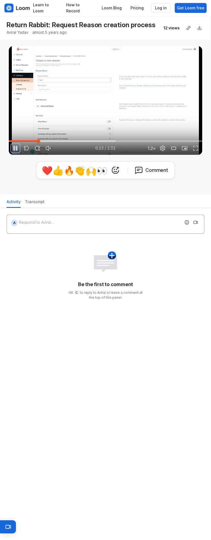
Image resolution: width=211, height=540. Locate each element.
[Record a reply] (195, 222)
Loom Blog (112, 7)
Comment (156, 170)
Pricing (137, 7)
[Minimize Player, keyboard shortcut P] (184, 148)
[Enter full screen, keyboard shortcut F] (195, 148)
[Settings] (162, 148)
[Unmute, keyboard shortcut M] (48, 148)
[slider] (105, 141)
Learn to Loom (41, 8)
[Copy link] (188, 28)
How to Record (73, 8)
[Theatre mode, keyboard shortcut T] (173, 148)
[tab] (14, 203)
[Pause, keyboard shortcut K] (15, 148)
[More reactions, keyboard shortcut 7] (115, 170)
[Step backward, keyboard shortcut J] (26, 148)
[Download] (199, 28)
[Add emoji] (186, 222)
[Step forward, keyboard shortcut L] (37, 148)
